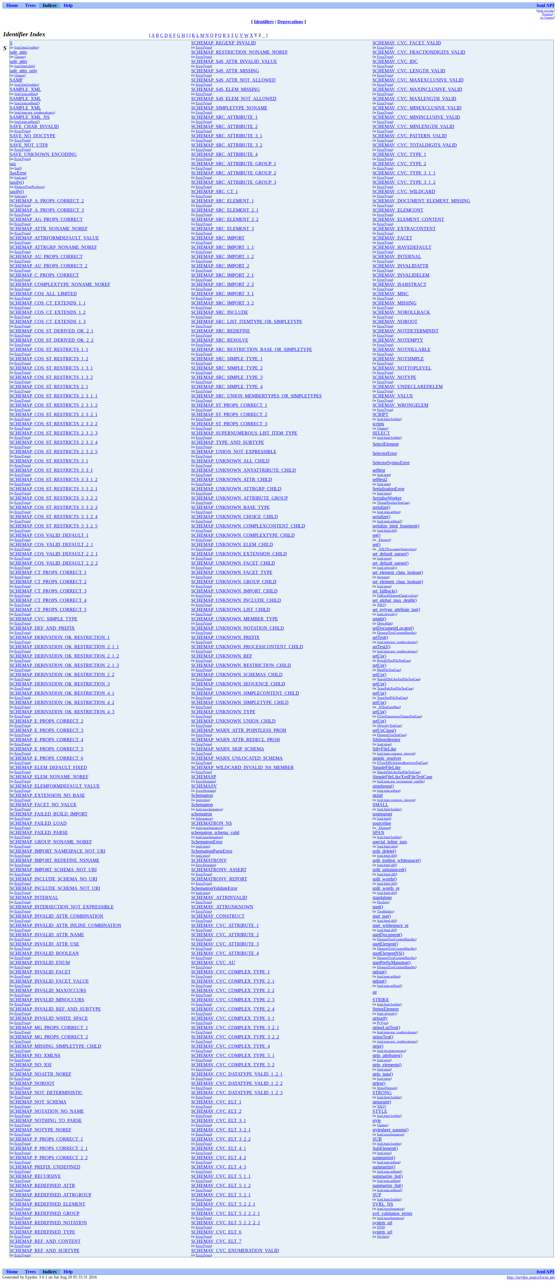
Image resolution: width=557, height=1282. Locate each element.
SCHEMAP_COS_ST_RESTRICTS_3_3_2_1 (53, 488)
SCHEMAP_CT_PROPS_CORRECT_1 (48, 572)
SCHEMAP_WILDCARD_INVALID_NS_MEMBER (242, 767)
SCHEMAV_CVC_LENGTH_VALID (408, 70)
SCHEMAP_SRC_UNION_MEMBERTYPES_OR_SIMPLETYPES (256, 395)
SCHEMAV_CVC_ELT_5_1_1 (221, 1176)
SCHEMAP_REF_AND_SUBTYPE (44, 1250)
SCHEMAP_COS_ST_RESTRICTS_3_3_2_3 (53, 507)
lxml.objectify (386, 567)
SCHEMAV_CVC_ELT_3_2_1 (221, 1129)
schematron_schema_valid (215, 832)
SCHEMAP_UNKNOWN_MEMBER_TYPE (234, 618)
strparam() (381, 1101)
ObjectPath (384, 623)
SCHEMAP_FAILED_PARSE (39, 832)
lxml (18, 168)
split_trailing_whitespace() (396, 860)
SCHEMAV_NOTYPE (394, 377)
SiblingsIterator (386, 739)
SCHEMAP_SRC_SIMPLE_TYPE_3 (227, 377)
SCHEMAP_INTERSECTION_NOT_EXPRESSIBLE (62, 906)
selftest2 (379, 479)
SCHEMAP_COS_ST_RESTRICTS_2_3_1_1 (53, 395)
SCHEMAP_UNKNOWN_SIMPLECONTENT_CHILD (245, 693)
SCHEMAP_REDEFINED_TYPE (42, 1231)
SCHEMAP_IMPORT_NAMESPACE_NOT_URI (57, 851)
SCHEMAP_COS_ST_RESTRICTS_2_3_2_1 (53, 414)
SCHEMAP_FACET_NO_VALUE (43, 804)
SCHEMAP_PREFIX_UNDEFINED (45, 1166)
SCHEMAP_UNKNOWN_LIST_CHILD (230, 609)
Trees (30, 5)
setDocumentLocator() (393, 628)
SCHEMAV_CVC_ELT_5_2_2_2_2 (225, 1222)
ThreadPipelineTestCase (393, 502)
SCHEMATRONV (209, 860)
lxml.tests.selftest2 (27, 103)
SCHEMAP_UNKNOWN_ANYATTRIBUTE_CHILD (243, 470)
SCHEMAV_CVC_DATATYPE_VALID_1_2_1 (237, 1074)
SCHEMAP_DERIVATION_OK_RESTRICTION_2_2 (62, 674)
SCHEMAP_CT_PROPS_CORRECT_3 (48, 590)
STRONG (382, 1092)
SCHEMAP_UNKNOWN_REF (221, 655)
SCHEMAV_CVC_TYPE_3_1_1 (403, 172)
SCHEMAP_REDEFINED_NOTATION (48, 1222)
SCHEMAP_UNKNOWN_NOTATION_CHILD (237, 628)
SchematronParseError (211, 851)
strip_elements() (387, 1064)
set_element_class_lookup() (397, 572)
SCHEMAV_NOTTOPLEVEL (401, 367)
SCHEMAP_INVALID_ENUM (40, 962)
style (376, 1120)
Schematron (202, 795)
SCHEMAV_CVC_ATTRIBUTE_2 (225, 934)
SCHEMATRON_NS (211, 823)
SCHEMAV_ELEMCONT (397, 210)
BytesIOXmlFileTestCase (393, 660)
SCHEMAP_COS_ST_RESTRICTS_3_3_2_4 (53, 516)
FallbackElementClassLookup (397, 595)
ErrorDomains (205, 781)
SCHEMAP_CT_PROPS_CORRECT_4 (48, 600)
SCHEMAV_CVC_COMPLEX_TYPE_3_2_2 (235, 1036)
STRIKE (380, 999)
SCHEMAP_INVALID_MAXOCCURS (48, 990)
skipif (377, 795)
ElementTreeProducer (29, 186)
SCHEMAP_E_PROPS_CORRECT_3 (46, 730)
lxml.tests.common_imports (395, 753)
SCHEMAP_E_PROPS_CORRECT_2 (46, 721)
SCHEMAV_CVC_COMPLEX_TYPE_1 (230, 971)
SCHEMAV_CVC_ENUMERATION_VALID (235, 1250)
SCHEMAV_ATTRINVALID (219, 897)
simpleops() (383, 786)
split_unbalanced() (389, 869)
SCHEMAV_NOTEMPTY (397, 340)
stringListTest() (386, 1027)
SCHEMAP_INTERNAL (34, 897)
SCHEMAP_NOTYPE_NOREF (40, 1129)
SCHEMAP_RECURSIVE (35, 1176)
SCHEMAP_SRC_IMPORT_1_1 (222, 247)
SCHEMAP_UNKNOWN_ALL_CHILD (230, 460)
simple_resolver (386, 758)
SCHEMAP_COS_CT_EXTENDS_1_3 (48, 321)
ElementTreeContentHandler (396, 632)
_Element (383, 539)
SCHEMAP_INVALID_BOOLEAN (44, 953)
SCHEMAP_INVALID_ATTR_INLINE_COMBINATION (65, 925)
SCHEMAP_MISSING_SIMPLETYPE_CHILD (55, 1046)
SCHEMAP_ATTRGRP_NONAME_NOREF (53, 247)
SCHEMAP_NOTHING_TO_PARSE (46, 1120)
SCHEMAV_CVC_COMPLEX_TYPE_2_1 (232, 981)
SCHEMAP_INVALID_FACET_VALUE (49, 981)
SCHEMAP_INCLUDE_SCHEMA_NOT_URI (55, 888)
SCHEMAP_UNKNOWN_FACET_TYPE (231, 572)
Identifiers (264, 21)
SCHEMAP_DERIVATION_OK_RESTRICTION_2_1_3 (64, 665)
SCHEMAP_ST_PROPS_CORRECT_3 (229, 423)
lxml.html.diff (386, 530)
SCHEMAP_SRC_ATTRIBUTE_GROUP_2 (233, 172)
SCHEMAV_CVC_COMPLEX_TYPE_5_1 (232, 1055)
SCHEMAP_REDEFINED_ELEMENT (47, 1204)
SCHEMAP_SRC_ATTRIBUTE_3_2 (226, 145)
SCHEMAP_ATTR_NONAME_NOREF (49, 228)
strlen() (378, 1083)
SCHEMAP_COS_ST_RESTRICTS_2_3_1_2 (53, 405)
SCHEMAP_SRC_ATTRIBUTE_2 (224, 126)
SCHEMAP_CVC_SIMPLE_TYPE (43, 618)
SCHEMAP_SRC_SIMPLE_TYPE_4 (227, 386)
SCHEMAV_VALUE (392, 395)
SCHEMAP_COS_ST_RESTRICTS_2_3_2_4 (53, 442)
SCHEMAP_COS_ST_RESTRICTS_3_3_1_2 (53, 479)
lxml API (545, 5)
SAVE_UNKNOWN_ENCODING (43, 154)
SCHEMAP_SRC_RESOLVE (219, 340)
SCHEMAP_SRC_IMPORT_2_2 (222, 284)
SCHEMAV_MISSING (394, 302)
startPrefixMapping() (391, 962)
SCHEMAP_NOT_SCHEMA (38, 1101)
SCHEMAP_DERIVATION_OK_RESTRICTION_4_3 (62, 711)
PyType (382, 1022)
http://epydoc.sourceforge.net (531, 1277)
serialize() (381, 507)
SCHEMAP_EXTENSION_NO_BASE (47, 795)
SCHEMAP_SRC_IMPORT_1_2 (222, 256)
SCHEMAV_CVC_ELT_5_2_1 (221, 1194)
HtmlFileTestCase (388, 669)
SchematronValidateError (214, 888)
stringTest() (382, 1036)
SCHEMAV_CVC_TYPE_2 (399, 163)
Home (12, 5)
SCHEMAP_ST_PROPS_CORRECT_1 (229, 405)
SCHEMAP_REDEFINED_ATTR (42, 1185)
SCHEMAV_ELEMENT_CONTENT (408, 219)
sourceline (381, 823)
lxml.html (383, 818)
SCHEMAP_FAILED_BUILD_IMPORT (49, 813)
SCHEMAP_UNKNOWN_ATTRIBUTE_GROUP (239, 498)
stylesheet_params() (390, 1129)
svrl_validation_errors (392, 1213)
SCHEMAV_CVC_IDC (395, 61)
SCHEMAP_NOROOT (32, 1083)
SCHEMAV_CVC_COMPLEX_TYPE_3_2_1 (235, 1027)
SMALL (380, 804)
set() (376, 535)
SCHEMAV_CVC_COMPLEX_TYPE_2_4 (232, 1008)
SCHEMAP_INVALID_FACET (40, 971)
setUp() (379, 655)
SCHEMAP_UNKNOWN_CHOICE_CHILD (234, 516)
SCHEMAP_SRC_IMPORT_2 (220, 265)
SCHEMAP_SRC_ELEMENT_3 (222, 228)
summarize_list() (387, 1176)
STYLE (379, 1111)
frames (547, 14)
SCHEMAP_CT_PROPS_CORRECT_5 (48, 609)
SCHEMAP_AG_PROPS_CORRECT (46, 219)
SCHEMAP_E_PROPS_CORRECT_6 (46, 758)
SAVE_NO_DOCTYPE (32, 135)
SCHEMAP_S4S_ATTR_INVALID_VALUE (234, 61)
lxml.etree (383, 493)
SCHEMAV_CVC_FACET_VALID (406, 42)
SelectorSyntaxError (391, 462)
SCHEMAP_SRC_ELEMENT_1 (222, 200)
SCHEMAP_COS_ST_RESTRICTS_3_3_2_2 (53, 498)
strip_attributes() (387, 1055)
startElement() (385, 943)
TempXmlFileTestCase (392, 697)
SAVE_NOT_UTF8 (29, 145)
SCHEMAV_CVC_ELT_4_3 (218, 1166)
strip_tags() (382, 1074)
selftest (378, 470)
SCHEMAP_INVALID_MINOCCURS (47, 999)
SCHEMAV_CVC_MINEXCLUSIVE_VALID (417, 107)
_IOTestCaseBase (388, 707)
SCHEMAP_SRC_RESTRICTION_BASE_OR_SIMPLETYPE (251, 349)
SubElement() (385, 1148)
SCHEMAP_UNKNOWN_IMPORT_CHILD (234, 590)
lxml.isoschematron (209, 809)
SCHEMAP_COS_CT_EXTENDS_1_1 (48, 302)
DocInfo (382, 902)
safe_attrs (18, 52)
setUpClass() (384, 730)
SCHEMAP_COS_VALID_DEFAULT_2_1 (51, 544)
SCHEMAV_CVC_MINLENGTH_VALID (413, 126)
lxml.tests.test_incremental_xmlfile (400, 781)
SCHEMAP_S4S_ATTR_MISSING (225, 70)
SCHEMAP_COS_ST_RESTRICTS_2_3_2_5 (53, 451)
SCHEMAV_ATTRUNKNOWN (222, 906)
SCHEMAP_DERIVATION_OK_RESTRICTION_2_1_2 (64, 655)
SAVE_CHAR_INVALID (34, 126)
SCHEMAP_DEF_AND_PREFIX (42, 628)
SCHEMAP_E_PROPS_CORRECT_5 (46, 748)
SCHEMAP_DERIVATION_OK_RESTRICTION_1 (60, 637)
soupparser (382, 813)
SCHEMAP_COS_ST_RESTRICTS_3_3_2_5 (53, 525)
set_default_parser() (390, 553)
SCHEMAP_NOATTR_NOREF (40, 1074)
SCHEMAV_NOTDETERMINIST (405, 330)
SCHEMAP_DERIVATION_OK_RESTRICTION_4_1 (62, 693)
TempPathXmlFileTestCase (395, 688)
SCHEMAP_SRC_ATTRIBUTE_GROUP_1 (233, 163)
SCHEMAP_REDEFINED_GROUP (44, 1213)
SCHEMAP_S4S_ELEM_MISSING (225, 89)
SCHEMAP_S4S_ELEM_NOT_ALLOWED (233, 98)
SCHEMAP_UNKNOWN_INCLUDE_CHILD (236, 600)
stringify (380, 1018)
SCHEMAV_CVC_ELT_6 (216, 1231)
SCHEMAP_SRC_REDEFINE (220, 330)
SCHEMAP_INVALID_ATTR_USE (44, 943)
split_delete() (384, 851)
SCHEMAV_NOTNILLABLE (401, 349)
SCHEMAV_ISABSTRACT (399, 284)
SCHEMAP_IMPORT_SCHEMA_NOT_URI (53, 869)
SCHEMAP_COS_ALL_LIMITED (43, 293)
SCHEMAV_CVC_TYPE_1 (399, 154)
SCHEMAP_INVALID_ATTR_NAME (47, 934)
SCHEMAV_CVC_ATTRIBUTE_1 (225, 925)
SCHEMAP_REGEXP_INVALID (223, 42)
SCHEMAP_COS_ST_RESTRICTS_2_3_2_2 (53, 423)
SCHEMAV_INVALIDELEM (400, 275)
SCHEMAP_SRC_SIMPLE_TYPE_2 (227, 367)
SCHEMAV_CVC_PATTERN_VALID (409, 135)
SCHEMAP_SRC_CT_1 (214, 191)
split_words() (384, 878)
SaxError (18, 172)
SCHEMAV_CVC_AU (213, 962)
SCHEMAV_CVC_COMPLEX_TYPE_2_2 (232, 990)
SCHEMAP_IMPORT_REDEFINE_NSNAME (55, 860)
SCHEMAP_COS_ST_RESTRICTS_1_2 (49, 358)
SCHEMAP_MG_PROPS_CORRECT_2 (49, 1036)
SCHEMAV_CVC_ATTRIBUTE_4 (225, 953)
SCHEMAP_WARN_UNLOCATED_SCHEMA (237, 758)
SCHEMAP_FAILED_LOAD (38, 823)
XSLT (381, 604)
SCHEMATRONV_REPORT (219, 878)
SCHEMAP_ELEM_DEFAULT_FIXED (48, 767)
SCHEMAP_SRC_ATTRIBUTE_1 (224, 117)
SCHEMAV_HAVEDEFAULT (401, 247)
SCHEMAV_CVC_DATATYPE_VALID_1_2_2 (237, 1083)
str (374, 992)
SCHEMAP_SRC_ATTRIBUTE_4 (224, 154)
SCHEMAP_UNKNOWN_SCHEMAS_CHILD (237, 674)
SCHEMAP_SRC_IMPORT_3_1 (222, 293)
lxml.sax (20, 177)
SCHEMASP (203, 776)
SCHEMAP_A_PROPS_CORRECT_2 (47, 200)
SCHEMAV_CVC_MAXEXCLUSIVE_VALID (418, 80)
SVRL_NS (382, 1204)
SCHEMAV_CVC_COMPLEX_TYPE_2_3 (232, 999)
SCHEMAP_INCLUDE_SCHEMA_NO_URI (53, 878)
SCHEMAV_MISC (390, 293)
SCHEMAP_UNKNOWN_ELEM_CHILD (232, 544)
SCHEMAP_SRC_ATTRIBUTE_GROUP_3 (233, 182)
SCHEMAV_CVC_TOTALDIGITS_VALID (414, 145)
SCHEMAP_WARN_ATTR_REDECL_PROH (235, 739)
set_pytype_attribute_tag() (396, 609)
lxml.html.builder (26, 47)
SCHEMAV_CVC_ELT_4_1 (218, 1148)
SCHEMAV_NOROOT (394, 321)
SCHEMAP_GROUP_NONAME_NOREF (51, 841)
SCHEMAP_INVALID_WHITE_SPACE (49, 1018)
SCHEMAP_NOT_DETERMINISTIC (46, 1092)
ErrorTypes (203, 47)
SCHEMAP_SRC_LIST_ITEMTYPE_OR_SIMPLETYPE (246, 321)
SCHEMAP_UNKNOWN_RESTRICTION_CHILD (241, 665)
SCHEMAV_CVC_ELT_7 (216, 1241)
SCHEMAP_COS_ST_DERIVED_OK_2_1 (51, 330)
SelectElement (385, 444)
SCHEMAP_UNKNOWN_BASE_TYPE (230, 507)
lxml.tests (383, 474)
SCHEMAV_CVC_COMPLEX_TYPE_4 (230, 1046)
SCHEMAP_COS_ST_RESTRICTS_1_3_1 (51, 367)
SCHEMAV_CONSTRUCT (218, 916)
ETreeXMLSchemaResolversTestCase (402, 762)
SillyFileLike (384, 748)
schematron (201, 813)
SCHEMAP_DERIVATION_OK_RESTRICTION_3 (60, 683)
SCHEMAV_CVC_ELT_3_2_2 (221, 1139)
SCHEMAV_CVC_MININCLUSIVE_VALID (416, 117)
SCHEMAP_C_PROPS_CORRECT (44, 275)
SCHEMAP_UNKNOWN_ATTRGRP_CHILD (236, 488)
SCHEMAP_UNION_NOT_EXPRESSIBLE (233, 451)
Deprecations (290, 21)
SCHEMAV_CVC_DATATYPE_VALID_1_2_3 (237, 1092)
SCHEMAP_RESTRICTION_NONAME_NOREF (239, 52)
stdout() (379, 971)
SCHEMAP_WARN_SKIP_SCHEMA (227, 748)
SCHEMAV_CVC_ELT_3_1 (218, 1120)
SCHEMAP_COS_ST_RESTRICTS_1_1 (49, 349)
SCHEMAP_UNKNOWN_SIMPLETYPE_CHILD (240, 702)
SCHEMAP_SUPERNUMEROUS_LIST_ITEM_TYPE (244, 433)
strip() (377, 1046)
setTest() (380, 637)
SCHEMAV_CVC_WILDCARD (403, 191)
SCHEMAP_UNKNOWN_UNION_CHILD (233, 721)
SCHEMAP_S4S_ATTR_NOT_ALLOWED (233, 80)
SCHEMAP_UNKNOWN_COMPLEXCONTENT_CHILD (248, 525)
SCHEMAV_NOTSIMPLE (398, 358)
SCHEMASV (204, 786)
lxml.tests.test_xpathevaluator (34, 112)
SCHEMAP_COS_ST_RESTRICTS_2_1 (49, 386)
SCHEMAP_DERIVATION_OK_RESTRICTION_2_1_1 (64, 646)
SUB (377, 1139)
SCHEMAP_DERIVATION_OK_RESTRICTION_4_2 (62, 702)
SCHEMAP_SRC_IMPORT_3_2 (222, 302)
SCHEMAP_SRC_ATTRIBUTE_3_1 (226, 135)
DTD (380, 1227)
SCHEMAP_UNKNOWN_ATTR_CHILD (231, 479)
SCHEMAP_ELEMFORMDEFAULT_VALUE (55, 786)
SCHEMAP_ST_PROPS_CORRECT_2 (229, 414)
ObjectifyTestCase (389, 725)
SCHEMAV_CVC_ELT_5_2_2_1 (223, 1204)
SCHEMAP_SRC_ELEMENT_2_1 (224, 210)
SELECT (381, 433)
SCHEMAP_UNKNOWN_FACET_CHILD (233, 563)
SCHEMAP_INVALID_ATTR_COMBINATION (56, 916)
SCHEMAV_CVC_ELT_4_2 (218, 1157)
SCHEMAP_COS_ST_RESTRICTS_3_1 (49, 460)
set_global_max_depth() (394, 600)
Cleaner (20, 56)
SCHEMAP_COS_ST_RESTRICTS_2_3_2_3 (53, 433)
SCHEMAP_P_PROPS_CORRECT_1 (46, 1139)
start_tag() (381, 916)
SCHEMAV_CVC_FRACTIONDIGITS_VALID (418, 52)
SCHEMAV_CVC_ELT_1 (216, 1101)
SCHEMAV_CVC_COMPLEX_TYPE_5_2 (232, 1064)
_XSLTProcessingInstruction (396, 549)
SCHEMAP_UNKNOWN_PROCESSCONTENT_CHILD (247, 646)
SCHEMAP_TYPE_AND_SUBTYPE (227, 442)
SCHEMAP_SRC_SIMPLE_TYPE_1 (227, 358)
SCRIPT (380, 414)
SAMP (16, 80)
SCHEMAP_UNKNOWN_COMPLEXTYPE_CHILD (243, 535)
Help (68, 5)
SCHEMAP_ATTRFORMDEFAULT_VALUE (54, 237)
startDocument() (387, 934)
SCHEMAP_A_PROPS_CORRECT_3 (47, 210)
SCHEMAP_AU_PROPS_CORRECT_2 (48, 265)
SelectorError (384, 453)
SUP (376, 1194)
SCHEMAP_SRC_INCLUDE (219, 312)
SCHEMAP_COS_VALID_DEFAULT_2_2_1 (54, 553)
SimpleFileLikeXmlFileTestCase (398, 679)
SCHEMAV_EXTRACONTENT (404, 228)
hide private (546, 10)
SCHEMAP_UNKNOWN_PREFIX (225, 637)
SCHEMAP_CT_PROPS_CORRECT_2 (48, 581)
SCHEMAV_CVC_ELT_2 (216, 1111)
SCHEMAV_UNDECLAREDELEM (407, 386)
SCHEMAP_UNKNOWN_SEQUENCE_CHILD (238, 683)
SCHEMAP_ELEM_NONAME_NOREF (49, 776)
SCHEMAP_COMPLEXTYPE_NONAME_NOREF (60, 284)
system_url (382, 1222)
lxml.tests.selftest (26, 94)
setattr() (379, 618)
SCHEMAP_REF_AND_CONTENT (45, 1241)
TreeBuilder (385, 911)
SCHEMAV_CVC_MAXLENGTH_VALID (414, 98)
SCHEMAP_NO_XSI (30, 1064)
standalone (382, 897)
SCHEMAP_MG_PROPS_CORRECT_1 (49, 1027)
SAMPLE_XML (25, 89)
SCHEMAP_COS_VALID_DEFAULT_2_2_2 (54, 563)
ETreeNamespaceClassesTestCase (399, 716)
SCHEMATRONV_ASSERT (219, 869)
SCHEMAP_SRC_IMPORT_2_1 (222, 275)
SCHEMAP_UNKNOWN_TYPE (223, 711)
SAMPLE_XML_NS (30, 117)
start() (377, 906)
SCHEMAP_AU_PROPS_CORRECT (46, 256)
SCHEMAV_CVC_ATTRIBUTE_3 (225, 943)
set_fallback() (384, 590)
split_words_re (385, 888)
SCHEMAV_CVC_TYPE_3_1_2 (403, 182)
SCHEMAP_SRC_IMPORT (218, 237)
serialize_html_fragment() (395, 525)
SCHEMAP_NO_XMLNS (35, 1055)
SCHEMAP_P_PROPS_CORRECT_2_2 (49, 1157)
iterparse (382, 577)
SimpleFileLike (386, 767)
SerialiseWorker (387, 498)
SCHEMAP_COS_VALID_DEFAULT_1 (49, 535)
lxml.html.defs (24, 66)
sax (13, 163)
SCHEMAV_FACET (392, 237)
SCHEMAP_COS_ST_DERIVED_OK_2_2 (51, 340)
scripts (378, 423)
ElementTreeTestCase (391, 735)
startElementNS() (388, 953)
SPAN (378, 832)
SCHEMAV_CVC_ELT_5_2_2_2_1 (225, 1213)
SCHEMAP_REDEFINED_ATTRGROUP (50, 1194)
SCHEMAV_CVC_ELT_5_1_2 (221, 1185)
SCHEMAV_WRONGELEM (400, 405)
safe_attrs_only (23, 70)
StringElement (385, 1008)
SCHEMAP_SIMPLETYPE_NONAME (229, 107)
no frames (547, 17)
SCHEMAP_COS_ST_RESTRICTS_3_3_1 (51, 470)
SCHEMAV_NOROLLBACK (401, 312)
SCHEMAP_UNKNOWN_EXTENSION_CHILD (239, 553)
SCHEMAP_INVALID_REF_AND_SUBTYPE (55, 1008)
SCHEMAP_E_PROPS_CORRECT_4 (46, 739)
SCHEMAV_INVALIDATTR (400, 265)
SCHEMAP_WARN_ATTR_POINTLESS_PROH (238, 730)
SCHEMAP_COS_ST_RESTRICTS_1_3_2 (51, 377)
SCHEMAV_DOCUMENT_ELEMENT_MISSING (421, 200)
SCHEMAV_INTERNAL (396, 256)
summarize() (383, 1157)
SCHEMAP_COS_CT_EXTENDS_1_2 (48, 312)
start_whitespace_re (390, 925)
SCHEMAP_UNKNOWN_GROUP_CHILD (233, 581)
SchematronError (207, 841)
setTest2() (381, 646)
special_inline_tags (389, 841)
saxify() (17, 182)
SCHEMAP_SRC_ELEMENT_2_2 (224, 219)
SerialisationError (388, 488)
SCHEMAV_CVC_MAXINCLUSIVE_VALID (417, 89)
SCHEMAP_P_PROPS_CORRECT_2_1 (49, 1148)
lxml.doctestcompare (391, 1050)
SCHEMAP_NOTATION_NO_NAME (47, 1111)
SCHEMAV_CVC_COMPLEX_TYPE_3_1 (232, 1018)
